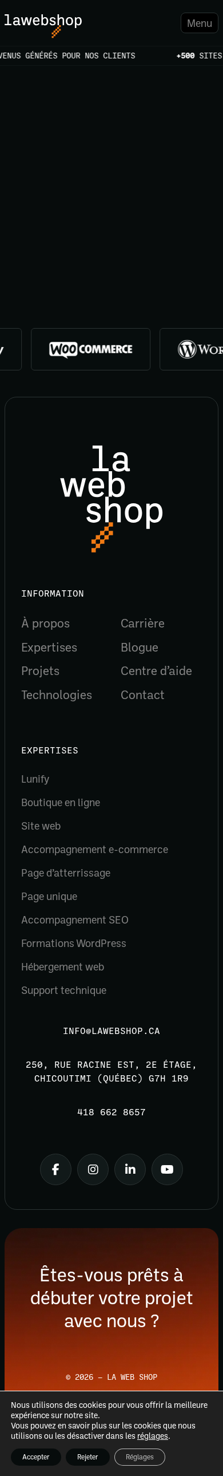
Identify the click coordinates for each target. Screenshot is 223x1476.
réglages (152, 1436)
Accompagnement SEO (75, 919)
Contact (143, 694)
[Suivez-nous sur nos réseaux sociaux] (55, 1169)
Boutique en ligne (60, 802)
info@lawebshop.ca (111, 1031)
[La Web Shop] (43, 26)
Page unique (49, 896)
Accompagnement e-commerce (94, 849)
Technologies (56, 694)
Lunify (35, 778)
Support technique (63, 990)
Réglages (140, 1457)
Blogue (139, 647)
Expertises (49, 647)
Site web (41, 825)
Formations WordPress (73, 943)
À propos (45, 622)
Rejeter (87, 1457)
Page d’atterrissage (65, 872)
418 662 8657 (111, 1112)
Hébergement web (62, 966)
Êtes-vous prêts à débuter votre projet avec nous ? (111, 1296)
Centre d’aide (156, 670)
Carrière (143, 622)
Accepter (36, 1457)
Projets (40, 670)
